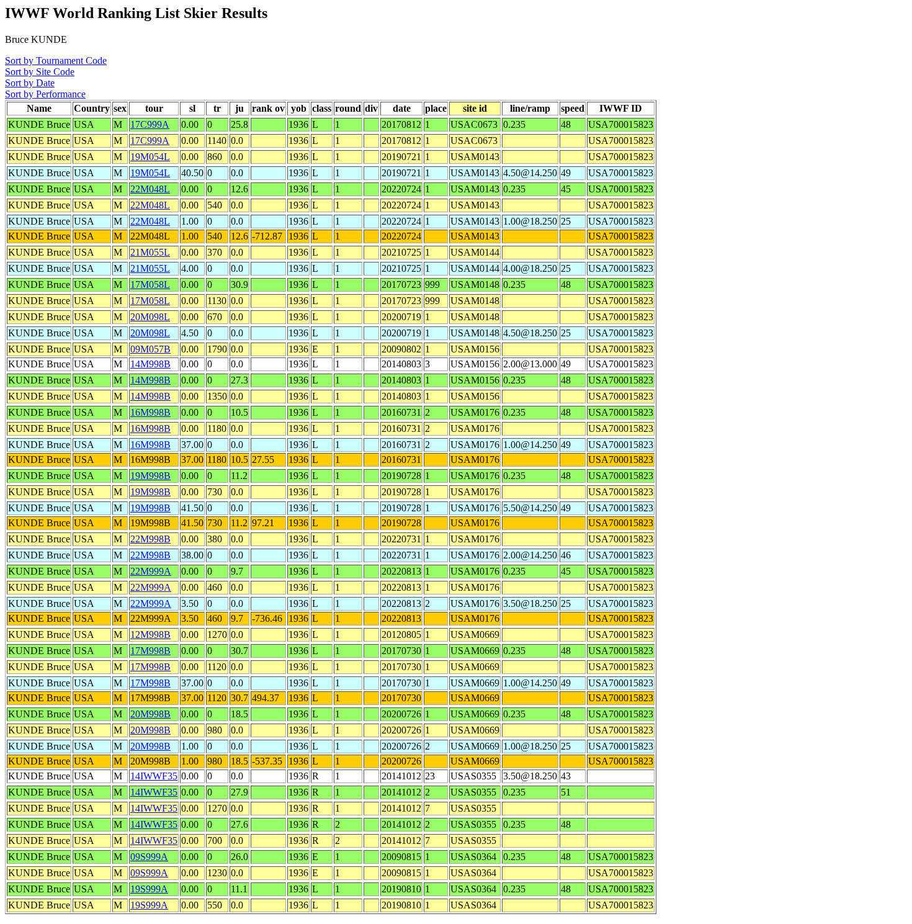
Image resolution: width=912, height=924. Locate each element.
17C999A (149, 124)
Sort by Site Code (39, 71)
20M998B (150, 714)
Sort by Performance (45, 94)
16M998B (150, 412)
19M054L (150, 156)
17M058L (150, 284)
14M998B (150, 364)
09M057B (150, 349)
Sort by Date (30, 83)
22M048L (150, 189)
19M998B (150, 475)
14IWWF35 (153, 776)
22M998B (150, 539)
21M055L (150, 252)
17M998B (150, 650)
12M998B (150, 634)
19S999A (149, 889)
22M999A (150, 571)
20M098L (150, 317)
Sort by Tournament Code (56, 60)
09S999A (149, 856)
